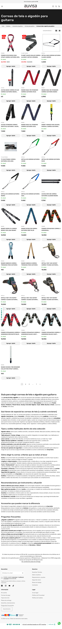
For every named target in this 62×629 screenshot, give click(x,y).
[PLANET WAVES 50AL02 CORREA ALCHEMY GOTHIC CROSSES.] (31, 42)
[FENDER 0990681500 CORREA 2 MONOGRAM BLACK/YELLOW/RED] (51, 216)
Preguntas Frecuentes (7, 605)
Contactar (35, 585)
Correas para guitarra (29, 26)
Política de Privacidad (38, 595)
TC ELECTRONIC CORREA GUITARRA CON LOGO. (8, 160)
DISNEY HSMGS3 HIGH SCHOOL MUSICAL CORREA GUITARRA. (51, 125)
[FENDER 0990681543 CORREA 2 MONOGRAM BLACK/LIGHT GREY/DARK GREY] (31, 320)
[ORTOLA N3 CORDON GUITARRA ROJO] (51, 146)
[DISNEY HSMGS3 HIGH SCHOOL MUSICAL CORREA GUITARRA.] (51, 112)
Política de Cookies (37, 598)
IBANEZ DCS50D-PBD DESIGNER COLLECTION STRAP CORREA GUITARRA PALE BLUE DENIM (10, 368)
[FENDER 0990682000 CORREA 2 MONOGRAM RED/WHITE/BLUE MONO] (10, 320)
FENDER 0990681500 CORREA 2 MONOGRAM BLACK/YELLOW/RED (51, 229)
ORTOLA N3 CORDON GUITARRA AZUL (30, 194)
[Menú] (2, 6)
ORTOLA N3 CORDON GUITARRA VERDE (30, 160)
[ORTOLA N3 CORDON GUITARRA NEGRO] (10, 181)
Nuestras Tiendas (37, 572)
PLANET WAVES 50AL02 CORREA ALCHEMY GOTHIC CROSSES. (31, 56)
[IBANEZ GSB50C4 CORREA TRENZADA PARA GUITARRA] (31, 250)
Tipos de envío (5, 598)
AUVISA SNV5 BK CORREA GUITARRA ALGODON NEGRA (50, 194)
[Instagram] (5, 585)
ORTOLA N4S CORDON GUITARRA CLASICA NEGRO (51, 56)
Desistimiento (6, 609)
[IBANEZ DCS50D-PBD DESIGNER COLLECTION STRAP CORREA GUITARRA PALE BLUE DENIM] (10, 354)
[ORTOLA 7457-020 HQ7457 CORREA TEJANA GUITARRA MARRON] (51, 250)
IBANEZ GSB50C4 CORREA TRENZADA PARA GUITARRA (29, 264)
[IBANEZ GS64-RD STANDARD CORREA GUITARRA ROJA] (31, 77)
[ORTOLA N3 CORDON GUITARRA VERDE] (31, 146)
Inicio (3, 26)
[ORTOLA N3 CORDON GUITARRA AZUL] (31, 181)
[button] (56, 6)
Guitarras (8, 26)
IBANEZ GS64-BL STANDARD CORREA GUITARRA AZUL (29, 125)
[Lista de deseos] (53, 6)
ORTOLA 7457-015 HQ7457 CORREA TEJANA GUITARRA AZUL (9, 299)
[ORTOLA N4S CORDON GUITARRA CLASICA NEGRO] (51, 42)
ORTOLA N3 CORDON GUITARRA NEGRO (10, 194)
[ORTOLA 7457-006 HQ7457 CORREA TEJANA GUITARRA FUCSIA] (31, 285)
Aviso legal (35, 592)
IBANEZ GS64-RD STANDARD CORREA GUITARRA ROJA (29, 91)
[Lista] (56, 30)
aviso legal (14, 577)
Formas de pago (5, 595)
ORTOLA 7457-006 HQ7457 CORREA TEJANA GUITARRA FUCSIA (29, 299)
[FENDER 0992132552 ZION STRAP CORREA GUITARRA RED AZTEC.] (10, 42)
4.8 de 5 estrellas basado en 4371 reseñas (34, 624)
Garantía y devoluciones (8, 603)
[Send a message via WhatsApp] (59, 623)
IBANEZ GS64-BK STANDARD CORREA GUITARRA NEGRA (50, 91)
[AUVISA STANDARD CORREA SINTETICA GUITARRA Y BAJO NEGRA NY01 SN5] (10, 112)
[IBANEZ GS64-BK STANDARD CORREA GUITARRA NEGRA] (51, 77)
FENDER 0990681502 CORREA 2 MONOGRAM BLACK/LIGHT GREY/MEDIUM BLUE (51, 333)
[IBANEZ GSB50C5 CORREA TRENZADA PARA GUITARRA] (10, 250)
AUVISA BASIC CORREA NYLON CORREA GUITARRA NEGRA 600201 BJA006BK (10, 91)
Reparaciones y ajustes (38, 577)
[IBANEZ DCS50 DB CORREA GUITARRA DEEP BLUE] (31, 216)
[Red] (59, 30)
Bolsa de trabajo (36, 582)
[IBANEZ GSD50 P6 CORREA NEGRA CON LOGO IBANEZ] (10, 216)
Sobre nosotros (36, 574)
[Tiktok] (13, 585)
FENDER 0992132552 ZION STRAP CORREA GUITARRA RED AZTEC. (10, 56)
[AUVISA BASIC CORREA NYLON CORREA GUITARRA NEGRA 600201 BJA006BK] (10, 77)
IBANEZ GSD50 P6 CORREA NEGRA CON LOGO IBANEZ (9, 229)
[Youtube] (9, 585)
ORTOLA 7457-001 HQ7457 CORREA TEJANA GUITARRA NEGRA (50, 299)
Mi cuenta (4, 592)
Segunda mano (36, 580)
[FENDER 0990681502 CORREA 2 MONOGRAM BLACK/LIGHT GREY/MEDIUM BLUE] (51, 320)
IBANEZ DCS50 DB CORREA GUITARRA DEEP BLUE (29, 229)
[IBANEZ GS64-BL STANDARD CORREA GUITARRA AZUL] (31, 112)
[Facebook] (2, 585)
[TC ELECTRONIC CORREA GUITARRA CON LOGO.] (10, 146)
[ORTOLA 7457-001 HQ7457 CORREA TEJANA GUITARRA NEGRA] (51, 285)
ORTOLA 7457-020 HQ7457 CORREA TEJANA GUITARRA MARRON (50, 264)
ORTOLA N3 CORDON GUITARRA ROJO (51, 160)
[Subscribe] (22, 573)
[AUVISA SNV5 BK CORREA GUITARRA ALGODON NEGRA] (51, 181)
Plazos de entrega (6, 600)
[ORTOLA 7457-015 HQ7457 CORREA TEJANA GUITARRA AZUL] (10, 285)
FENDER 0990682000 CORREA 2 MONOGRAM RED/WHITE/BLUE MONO (10, 333)
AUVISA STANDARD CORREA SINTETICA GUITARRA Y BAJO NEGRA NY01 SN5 (9, 125)
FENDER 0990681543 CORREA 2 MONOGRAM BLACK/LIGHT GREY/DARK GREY (30, 333)
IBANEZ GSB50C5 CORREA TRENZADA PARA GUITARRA (9, 264)
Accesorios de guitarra (17, 26)
